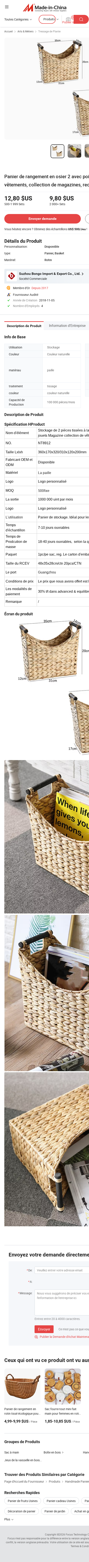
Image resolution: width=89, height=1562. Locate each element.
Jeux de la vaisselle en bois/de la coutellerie (33, 1460)
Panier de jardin (54, 1511)
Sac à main (11, 1452)
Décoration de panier (21, 1511)
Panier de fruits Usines (23, 1501)
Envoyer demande (43, 219)
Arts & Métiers (25, 31)
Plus (7, 1519)
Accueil (8, 31)
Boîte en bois (52, 1452)
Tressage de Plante (49, 31)
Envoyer (44, 1329)
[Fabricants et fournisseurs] (44, 7)
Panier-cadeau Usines (61, 1501)
